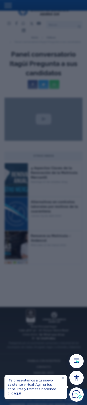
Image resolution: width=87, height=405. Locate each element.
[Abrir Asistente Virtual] (76, 394)
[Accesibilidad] (76, 378)
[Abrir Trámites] (76, 361)
